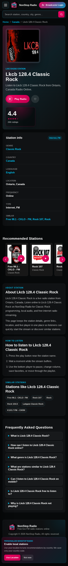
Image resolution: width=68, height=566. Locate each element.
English (10, 172)
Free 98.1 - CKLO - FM (18, 219)
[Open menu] (5, 5)
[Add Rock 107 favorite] (36, 249)
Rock (48, 219)
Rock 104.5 (12, 404)
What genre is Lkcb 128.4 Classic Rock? (34, 457)
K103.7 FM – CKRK (16, 410)
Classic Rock (13, 149)
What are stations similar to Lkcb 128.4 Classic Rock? (31, 468)
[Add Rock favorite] (60, 249)
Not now (27, 557)
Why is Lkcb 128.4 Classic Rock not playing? (29, 504)
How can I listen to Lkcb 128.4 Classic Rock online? (31, 446)
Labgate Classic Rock (33, 404)
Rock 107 (38, 219)
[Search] (61, 14)
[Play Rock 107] (45, 258)
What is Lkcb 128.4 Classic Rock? (30, 435)
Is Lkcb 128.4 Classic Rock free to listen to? (32, 492)
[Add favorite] (35, 99)
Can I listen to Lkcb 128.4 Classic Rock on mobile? (33, 480)
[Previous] (6, 259)
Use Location (12, 557)
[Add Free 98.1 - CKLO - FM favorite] (11, 249)
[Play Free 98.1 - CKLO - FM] (21, 258)
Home (6, 22)
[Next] (62, 259)
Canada (15, 22)
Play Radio (21, 99)
